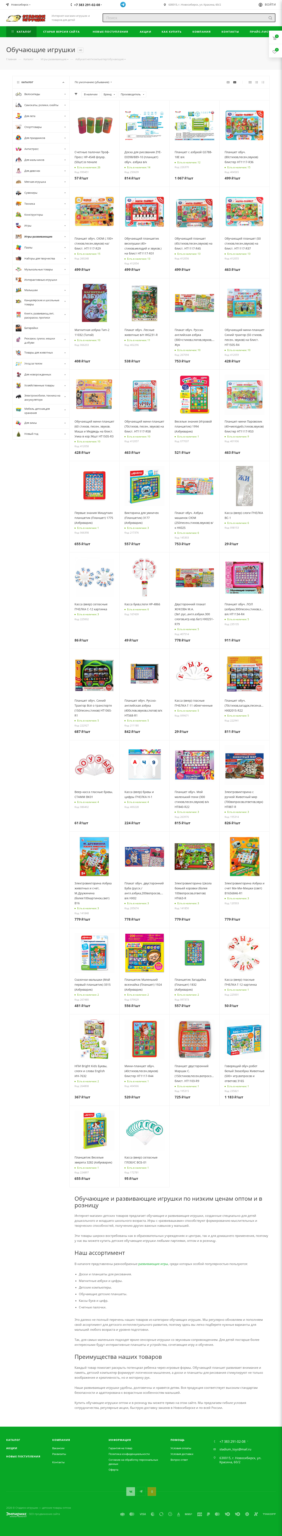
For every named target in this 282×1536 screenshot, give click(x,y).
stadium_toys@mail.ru (235, 1449)
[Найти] (270, 17)
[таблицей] (263, 82)
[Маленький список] (228, 82)
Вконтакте (130, 1491)
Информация (120, 1440)
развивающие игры (153, 1264)
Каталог (13, 1440)
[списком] (256, 82)
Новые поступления (23, 1456)
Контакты (58, 1462)
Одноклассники (151, 1491)
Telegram (141, 1491)
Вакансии (58, 1448)
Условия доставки (182, 1454)
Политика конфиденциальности (129, 1454)
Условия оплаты (181, 1448)
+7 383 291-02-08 (232, 1441)
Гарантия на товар (120, 1448)
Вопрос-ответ (179, 1460)
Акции (11, 1448)
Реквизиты (59, 1454)
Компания (61, 1440)
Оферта (113, 1470)
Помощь (178, 1440)
